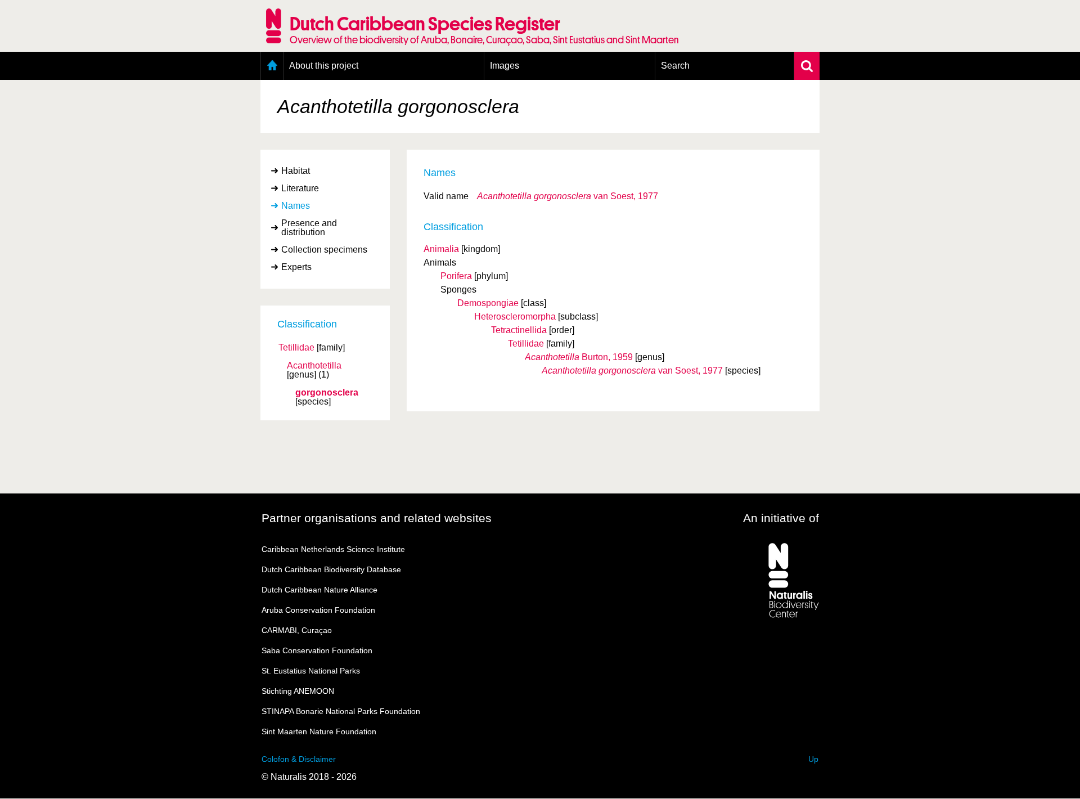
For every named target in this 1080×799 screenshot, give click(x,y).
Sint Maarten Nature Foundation (319, 731)
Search (675, 65)
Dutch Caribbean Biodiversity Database (331, 569)
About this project (323, 65)
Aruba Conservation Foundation (318, 609)
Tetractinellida (519, 330)
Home (272, 66)
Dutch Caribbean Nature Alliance (319, 589)
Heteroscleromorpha (515, 316)
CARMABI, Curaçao (297, 630)
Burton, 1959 (579, 357)
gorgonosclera (326, 392)
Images (504, 65)
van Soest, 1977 (567, 196)
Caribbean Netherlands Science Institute (333, 549)
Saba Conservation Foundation (317, 650)
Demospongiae (488, 303)
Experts (296, 267)
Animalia (441, 249)
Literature (300, 188)
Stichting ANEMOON (298, 690)
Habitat (295, 171)
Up (813, 759)
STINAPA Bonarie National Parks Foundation (341, 711)
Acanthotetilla (314, 365)
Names (295, 205)
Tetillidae (296, 347)
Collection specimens (324, 249)
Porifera (456, 276)
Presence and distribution (309, 227)
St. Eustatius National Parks (311, 670)
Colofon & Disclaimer (299, 759)
